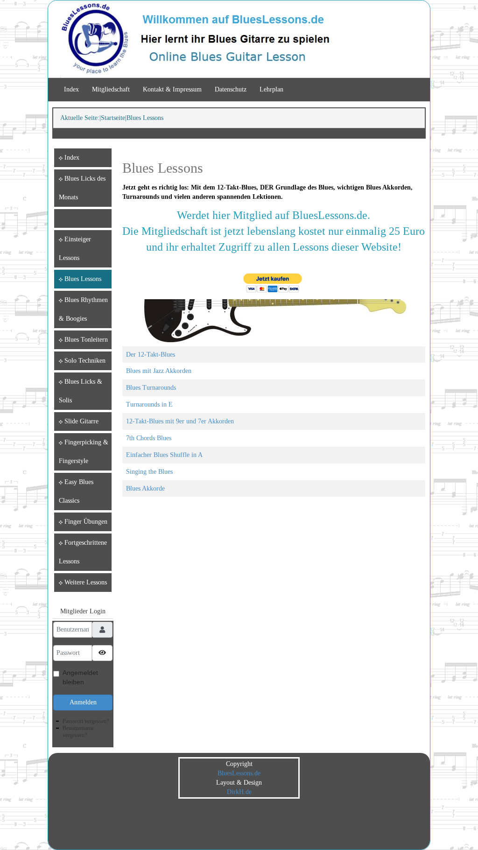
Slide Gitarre (81, 421)
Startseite (113, 117)
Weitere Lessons (85, 582)
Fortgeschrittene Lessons (83, 552)
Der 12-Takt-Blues (150, 354)
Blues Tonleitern (86, 339)
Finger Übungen (85, 521)
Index (71, 89)
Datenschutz (230, 89)
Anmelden (83, 702)
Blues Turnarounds (151, 387)
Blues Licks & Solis (80, 391)
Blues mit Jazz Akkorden (158, 370)
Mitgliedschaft (111, 89)
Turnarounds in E (149, 404)
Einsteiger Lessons (75, 248)
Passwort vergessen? (86, 721)
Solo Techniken (84, 360)
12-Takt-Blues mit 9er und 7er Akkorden (180, 421)
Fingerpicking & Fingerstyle (83, 451)
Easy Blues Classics (76, 491)
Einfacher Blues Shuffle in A (164, 454)
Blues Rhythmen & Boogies (83, 309)
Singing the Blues (149, 471)
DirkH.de (239, 791)
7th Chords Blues (148, 438)
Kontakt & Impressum (172, 89)
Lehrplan (271, 89)
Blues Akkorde (145, 488)
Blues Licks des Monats (82, 188)
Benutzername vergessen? (78, 731)
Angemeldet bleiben (80, 677)
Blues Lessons (82, 278)
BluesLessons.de (239, 773)
